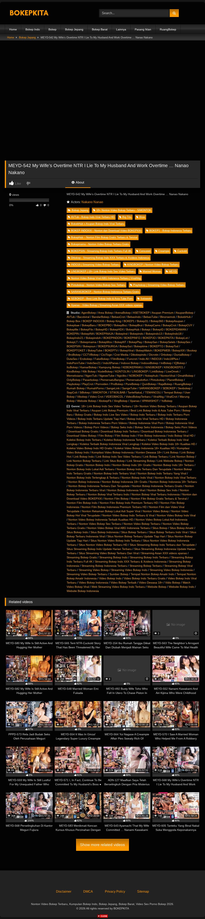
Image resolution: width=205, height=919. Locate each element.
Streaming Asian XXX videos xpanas (164, 553)
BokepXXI (178, 350)
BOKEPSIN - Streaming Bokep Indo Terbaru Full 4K (101, 250)
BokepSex (184, 342)
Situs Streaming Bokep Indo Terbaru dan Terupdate (162, 544)
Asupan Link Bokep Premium (109, 410)
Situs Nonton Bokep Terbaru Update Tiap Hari (136, 536)
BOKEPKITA (165, 337)
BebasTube (150, 316)
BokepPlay (135, 342)
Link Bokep (171, 452)
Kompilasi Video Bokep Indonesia (112, 452)
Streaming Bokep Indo (113, 557)
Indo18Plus (171, 358)
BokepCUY (185, 325)
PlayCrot (87, 384)
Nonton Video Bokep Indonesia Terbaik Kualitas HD (100, 519)
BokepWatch (144, 350)
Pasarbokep (90, 379)
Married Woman (152, 271)
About (79, 182)
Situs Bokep (159, 528)
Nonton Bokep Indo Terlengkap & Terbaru (93, 477)
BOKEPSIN (74, 346)
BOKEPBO (105, 325)
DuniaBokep (182, 354)
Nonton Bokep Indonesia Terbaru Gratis (157, 486)
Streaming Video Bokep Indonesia (171, 570)
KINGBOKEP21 (173, 367)
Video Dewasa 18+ (151, 582)
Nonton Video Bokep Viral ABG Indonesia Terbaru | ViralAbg (106, 278)
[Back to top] (192, 907)
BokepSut (126, 346)
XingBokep (121, 400)
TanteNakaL (135, 392)
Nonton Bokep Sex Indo (162, 490)
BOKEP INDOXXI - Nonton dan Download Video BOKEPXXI (106, 230)
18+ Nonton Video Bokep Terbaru (155, 406)
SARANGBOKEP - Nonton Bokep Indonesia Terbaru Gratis (105, 291)
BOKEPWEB (162, 350)
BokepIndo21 (75, 337)
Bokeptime (141, 346)
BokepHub (132, 329)
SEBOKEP (169, 388)
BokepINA (87, 333)
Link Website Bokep (169, 460)
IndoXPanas (111, 363)
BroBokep (74, 354)
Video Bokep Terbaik (124, 582)
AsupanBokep (184, 312)
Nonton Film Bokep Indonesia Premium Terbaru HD (114, 507)
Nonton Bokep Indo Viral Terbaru (175, 477)
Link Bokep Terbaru (155, 456)
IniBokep (166, 363)
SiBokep (84, 392)
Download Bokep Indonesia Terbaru (164, 431)
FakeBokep (101, 358)
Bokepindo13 (154, 333)
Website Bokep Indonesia (83, 591)
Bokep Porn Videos (96, 427)
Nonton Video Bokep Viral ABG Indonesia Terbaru (118, 528)
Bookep (192, 350)
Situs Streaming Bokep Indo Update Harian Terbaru (99, 549)
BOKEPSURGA (107, 346)
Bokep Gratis (83, 414)
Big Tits (126, 217)
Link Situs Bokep (114, 460)
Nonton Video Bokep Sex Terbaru (100, 523)
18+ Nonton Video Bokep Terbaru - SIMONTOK (123, 210)
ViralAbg (158, 396)
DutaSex (72, 358)
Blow (142, 217)
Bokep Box (73, 321)
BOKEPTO (156, 346)
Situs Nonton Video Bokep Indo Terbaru (115, 540)
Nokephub (151, 375)
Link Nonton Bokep (182, 456)
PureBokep (133, 384)
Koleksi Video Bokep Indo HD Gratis (89, 448)
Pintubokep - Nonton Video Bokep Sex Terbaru (98, 284)
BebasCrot (118, 316)
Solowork (146, 298)
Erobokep (86, 358)
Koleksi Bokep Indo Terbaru (84, 439)
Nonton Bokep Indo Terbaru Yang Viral (162, 473)
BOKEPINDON (112, 337)
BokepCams (152, 325)
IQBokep (179, 363)
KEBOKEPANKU (133, 367)
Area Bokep (105, 312)
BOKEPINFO (132, 337)
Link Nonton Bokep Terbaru (84, 460)
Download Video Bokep (81, 435)
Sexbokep (184, 388)
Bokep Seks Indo (122, 427)
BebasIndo (134, 316)
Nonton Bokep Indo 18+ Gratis (131, 465)
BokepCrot (169, 325)
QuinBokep (149, 384)
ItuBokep (72, 367)
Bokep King (114, 321)
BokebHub (184, 316)
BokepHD (101, 329)
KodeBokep (105, 371)
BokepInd (122, 333)
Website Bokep (86, 400)
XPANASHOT (150, 400)
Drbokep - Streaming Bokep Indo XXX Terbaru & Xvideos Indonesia (110, 257)
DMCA (88, 891)
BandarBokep (100, 316)
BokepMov (105, 342)
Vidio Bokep (172, 582)
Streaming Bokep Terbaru (146, 565)
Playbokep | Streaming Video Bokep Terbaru (158, 284)
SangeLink (113, 388)
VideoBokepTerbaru (138, 396)
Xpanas (135, 400)
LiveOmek (172, 371)
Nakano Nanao (92, 202)
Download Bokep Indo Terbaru (119, 431)
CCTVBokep (91, 354)
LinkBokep (157, 371)
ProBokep (117, 384)
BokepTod (172, 346)
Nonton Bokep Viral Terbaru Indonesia (156, 494)
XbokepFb (105, 400)
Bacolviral (83, 316)
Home (13, 29)
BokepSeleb (167, 342)
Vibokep (82, 396)
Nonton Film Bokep (116, 498)
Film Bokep (105, 435)
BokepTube (95, 350)
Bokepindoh (93, 337)
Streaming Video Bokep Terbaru (87, 574)
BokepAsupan (174, 321)
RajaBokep (165, 384)
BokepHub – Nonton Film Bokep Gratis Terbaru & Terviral (104, 237)
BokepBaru (89, 325)
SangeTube (129, 388)
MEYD (173, 271)
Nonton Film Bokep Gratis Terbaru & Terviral (159, 498)
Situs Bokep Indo (77, 532)
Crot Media (121, 354)
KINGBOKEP (153, 367)
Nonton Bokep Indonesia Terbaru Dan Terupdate (99, 486)
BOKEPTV (111, 350)
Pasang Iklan (143, 29)
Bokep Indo (32, 29)
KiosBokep (73, 371)
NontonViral (167, 375)
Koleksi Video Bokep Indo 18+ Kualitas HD (168, 444)
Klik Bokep (89, 371)
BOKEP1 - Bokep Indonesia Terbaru (170, 230)
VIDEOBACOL (114, 396)
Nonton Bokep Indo (97, 465)
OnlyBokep (73, 379)
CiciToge (106, 354)
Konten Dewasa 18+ (149, 452)
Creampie (163, 250)
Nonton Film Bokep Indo (82, 502)
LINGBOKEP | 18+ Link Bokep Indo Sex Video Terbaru (103, 271)
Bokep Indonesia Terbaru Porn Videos (103, 423)
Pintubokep (158, 379)
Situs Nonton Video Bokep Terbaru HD (103, 544)
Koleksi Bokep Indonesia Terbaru (125, 439)
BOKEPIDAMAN (176, 329)
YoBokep (166, 400)
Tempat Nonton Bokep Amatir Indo (152, 574)
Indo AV (144, 358)
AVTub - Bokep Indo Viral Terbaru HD (92, 217)
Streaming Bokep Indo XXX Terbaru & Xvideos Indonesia (131, 561)
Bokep (52, 29)
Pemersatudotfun (137, 379)
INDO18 (156, 358)
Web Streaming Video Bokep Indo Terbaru (118, 586)
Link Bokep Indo (83, 456)
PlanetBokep (175, 379)
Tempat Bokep (173, 392)
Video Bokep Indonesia (93, 582)
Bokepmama (88, 342)
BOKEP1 (129, 321)
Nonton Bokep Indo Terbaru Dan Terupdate (144, 469)
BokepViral (127, 350)
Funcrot (132, 358)
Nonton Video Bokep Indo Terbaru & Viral (128, 515)
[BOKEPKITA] (46, 13)
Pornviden (101, 384)
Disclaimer (63, 891)
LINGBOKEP (140, 371)
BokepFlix (87, 329)
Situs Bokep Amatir (182, 528)
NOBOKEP (136, 375)
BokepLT (72, 342)
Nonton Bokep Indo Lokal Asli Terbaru (90, 469)
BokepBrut (136, 325)
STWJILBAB (117, 392)
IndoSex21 (94, 363)
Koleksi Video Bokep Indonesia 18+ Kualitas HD (145, 448)
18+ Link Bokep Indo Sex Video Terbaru (106, 406)
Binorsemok (167, 316)
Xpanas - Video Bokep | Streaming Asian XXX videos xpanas (106, 305)
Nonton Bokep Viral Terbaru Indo (108, 494)
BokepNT (120, 342)
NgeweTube (107, 375)
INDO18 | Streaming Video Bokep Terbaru (95, 264)
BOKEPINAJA (104, 333)
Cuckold (182, 250)
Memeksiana (75, 375)
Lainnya (121, 29)
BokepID (158, 329)
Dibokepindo (139, 354)
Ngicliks (122, 375)
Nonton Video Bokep (156, 511)
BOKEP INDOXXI (93, 321)
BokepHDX (117, 329)
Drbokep (166, 354)
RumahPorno (95, 388)
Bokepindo (136, 333)
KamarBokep (88, 367)
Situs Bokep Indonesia (104, 532)
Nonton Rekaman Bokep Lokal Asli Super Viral (111, 511)
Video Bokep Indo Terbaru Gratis (144, 578)
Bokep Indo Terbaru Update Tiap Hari (101, 418)
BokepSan (151, 342)
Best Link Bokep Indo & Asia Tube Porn (155, 410)
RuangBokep (168, 29)
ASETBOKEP (141, 312)
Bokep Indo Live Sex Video (111, 414)
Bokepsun (89, 346)
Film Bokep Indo (125, 435)
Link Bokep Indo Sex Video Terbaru (118, 456)
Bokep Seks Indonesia (149, 427)
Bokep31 (142, 321)
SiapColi (72, 392)
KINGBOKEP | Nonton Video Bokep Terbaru (152, 264)
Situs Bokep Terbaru (134, 532)
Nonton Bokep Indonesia (83, 481)
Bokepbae (73, 325)
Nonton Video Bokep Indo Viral (176, 515)
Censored (144, 250)
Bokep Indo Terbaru (142, 414)
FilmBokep (118, 358)
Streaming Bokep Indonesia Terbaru (104, 565)
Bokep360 (157, 321)
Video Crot (96, 396)
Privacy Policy (115, 891)
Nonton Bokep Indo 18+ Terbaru (173, 465)
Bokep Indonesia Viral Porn (146, 423)
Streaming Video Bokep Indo (129, 570)
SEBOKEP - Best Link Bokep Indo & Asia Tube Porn (102, 298)
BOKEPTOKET (76, 350)
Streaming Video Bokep (94, 570)
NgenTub (91, 375)
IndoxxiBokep (149, 363)
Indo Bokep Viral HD (181, 435)
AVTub (71, 316)
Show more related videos (102, 845)
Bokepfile (72, 329)
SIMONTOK (99, 392)
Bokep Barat (100, 29)
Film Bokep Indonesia (152, 435)
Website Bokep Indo (181, 586)
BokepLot (182, 337)
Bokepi (146, 329)
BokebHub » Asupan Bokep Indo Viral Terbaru (97, 223)
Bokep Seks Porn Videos (181, 427)
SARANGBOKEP (149, 388)
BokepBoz (120, 325)
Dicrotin (154, 354)
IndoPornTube (76, 363)
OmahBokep (185, 375)
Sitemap (143, 891)
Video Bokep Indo (110, 578)
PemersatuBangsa (112, 379)
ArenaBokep (123, 312)
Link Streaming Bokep (141, 460)
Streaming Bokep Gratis (82, 557)
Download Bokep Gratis (83, 431)
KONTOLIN (122, 371)
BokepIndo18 (173, 333)
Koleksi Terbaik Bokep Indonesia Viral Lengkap (109, 444)
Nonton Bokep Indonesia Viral (126, 490)
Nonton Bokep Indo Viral (137, 477)
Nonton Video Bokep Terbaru (142, 523)
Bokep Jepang (74, 29)
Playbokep (73, 384)
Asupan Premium (163, 312)
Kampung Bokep (109, 367)
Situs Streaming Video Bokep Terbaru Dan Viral (109, 553)
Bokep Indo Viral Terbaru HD (145, 418)
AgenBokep (88, 312)
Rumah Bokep (76, 388)
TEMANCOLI (153, 392)
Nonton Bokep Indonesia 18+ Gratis (124, 481)
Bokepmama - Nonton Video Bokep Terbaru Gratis (100, 244)
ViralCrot (171, 396)
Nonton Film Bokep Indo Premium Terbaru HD (129, 502)
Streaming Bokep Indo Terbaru (149, 557)
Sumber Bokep (119, 574)
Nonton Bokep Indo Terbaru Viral (114, 473)
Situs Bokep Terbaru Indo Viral (168, 532)
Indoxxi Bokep (130, 363)
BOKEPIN (73, 333)
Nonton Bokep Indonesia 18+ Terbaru (173, 481)
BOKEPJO (149, 337)
